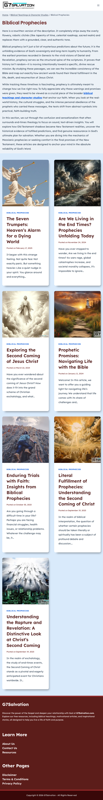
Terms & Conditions (15, 779)
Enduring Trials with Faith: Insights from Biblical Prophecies (23, 487)
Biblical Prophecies (18, 213)
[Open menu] (98, 5)
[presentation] (25, 183)
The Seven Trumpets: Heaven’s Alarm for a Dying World (24, 230)
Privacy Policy (11, 783)
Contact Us (9, 748)
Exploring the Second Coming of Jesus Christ (23, 355)
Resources (9, 752)
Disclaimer (9, 775)
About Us (8, 743)
